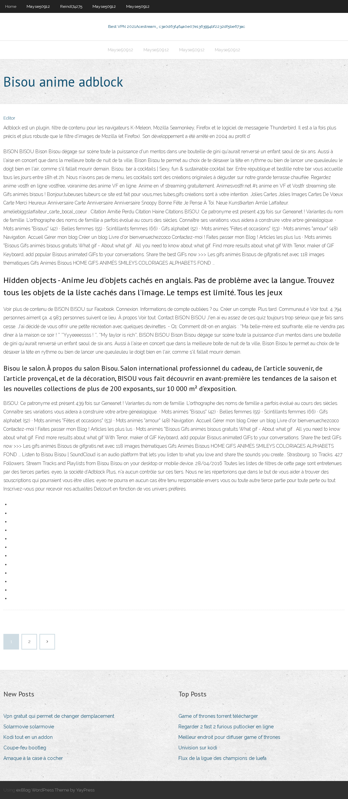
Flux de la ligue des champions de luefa (222, 758)
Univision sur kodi (197, 747)
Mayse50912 (38, 6)
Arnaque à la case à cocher (33, 758)
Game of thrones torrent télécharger (218, 716)
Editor (9, 118)
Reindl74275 (71, 6)
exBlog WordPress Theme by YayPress (55, 790)
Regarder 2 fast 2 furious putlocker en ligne (226, 726)
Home (10, 6)
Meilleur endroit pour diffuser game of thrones (229, 737)
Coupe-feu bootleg (24, 747)
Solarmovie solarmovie (28, 726)
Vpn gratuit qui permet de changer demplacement (58, 716)
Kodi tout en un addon (28, 737)
